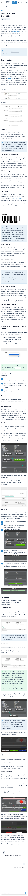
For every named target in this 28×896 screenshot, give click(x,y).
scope (9, 78)
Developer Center (8, 2)
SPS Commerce (15, 52)
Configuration (6, 60)
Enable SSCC (5, 129)
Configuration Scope (10, 150)
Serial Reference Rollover (9, 304)
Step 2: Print (4, 423)
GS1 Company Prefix (7, 259)
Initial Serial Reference (8, 286)
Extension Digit (5, 244)
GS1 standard (15, 31)
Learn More (14, 2)
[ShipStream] (2, 2)
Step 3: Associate (6, 771)
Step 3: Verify (5, 509)
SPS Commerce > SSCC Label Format (12, 232)
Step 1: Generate (6, 406)
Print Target (4, 191)
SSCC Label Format (21, 202)
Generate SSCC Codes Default (10, 154)
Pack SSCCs (5, 396)
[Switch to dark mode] (24, 2)
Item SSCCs (5, 597)
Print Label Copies (6, 171)
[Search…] (21, 2)
